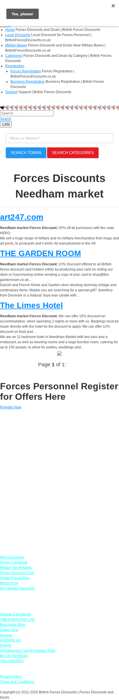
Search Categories (73, 153)
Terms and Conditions (17, 682)
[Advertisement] (59, 479)
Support (11, 92)
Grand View (9, 630)
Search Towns (26, 153)
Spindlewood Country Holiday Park (27, 651)
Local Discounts (17, 35)
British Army (9, 583)
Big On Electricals (14, 656)
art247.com (21, 217)
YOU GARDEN (11, 661)
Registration (14, 66)
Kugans (6, 635)
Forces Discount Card (17, 573)
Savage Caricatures (15, 614)
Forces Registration (25, 71)
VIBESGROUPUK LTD (17, 620)
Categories (14, 56)
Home (10, 30)
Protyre (5, 645)
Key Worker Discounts (17, 588)
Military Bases (16, 45)
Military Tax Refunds (16, 568)
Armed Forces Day (14, 578)
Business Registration (27, 82)
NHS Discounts (12, 557)
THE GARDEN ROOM (40, 253)
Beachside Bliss (12, 625)
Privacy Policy (11, 677)
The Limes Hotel (31, 305)
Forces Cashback (13, 562)
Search (5, 119)
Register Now (10, 407)
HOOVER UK (10, 640)
